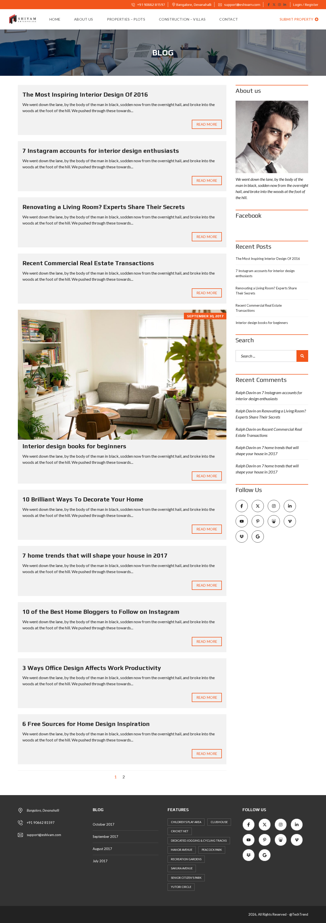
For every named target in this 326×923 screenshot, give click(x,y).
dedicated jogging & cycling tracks (199, 840)
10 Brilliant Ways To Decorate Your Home (82, 499)
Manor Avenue (181, 849)
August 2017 (102, 849)
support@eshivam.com (241, 5)
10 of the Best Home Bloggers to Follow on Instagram (100, 611)
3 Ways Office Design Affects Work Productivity (91, 667)
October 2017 (103, 824)
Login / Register (305, 5)
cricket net (179, 831)
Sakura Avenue (182, 868)
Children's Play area (186, 822)
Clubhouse (219, 822)
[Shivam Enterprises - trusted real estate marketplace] (22, 19)
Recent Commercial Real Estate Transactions (88, 263)
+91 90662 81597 (151, 5)
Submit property (297, 19)
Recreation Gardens (186, 859)
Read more (206, 124)
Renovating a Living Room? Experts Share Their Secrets (103, 206)
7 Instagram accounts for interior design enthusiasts (100, 150)
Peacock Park (212, 849)
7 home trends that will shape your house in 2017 (95, 555)
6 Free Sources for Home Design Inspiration (86, 723)
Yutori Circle (181, 886)
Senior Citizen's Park (186, 877)
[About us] (272, 137)
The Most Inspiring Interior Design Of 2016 (85, 94)
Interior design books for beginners (74, 446)
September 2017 (105, 837)
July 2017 (100, 861)
